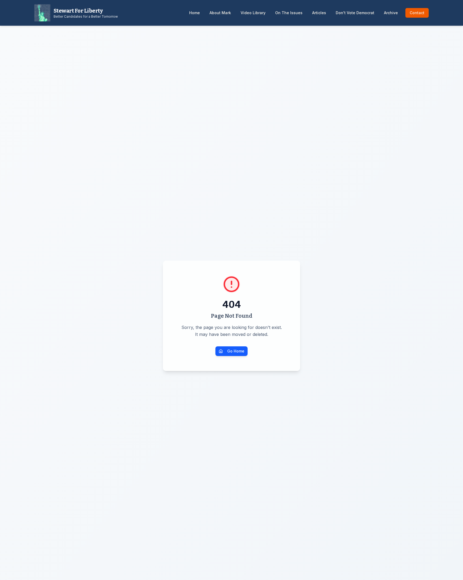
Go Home (235, 351)
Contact (417, 12)
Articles (319, 12)
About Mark (220, 12)
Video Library (253, 12)
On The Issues (289, 12)
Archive (391, 12)
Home (194, 12)
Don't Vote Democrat (355, 12)
